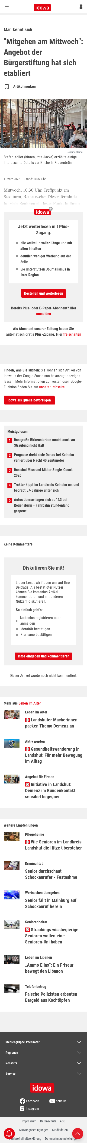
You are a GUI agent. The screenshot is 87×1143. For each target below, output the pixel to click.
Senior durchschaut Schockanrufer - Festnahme (51, 874)
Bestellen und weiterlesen (43, 293)
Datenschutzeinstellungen (61, 1138)
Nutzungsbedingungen (33, 1130)
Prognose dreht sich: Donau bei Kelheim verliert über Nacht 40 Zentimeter (44, 458)
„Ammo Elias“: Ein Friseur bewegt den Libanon (49, 968)
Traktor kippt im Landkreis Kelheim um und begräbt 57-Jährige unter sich (46, 487)
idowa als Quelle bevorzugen (29, 400)
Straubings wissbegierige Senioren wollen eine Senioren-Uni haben (51, 936)
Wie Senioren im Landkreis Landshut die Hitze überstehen (54, 845)
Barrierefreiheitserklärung (25, 1138)
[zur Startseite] (44, 1086)
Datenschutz (48, 1121)
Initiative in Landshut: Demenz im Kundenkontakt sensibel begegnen (50, 790)
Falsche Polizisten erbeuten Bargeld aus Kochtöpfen (51, 997)
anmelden (43, 314)
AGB (62, 1121)
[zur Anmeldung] (81, 6)
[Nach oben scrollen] (77, 1133)
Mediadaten (60, 1130)
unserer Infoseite (52, 387)
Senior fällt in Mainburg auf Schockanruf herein (51, 903)
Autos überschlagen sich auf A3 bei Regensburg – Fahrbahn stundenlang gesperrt (41, 505)
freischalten (72, 334)
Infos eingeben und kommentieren (43, 656)
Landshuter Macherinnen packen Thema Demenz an (51, 723)
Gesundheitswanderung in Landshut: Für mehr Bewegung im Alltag (53, 755)
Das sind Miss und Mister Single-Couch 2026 (43, 473)
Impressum (29, 1121)
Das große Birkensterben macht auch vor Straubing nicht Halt (44, 443)
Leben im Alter (30, 703)
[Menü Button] (7, 6)
